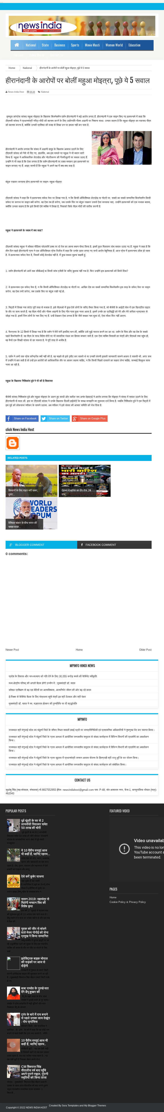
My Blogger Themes (95, 1105)
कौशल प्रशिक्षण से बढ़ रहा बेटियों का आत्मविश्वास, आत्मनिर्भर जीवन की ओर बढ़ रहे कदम (50, 689)
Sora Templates (70, 1105)
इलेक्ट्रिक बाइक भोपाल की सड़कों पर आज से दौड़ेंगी (34, 962)
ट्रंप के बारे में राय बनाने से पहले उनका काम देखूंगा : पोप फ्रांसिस (35, 1018)
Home (79, 649)
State (45, 45)
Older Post (145, 649)
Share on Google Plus (93, 418)
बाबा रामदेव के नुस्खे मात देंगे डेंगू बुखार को (35, 990)
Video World (36, 55)
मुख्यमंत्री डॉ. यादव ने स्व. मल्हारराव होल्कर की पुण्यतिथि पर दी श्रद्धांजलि (43, 703)
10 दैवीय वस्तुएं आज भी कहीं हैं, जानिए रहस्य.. (34, 1042)
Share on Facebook (25, 418)
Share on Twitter (58, 418)
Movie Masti (92, 45)
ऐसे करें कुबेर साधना (32, 876)
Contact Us (57, 55)
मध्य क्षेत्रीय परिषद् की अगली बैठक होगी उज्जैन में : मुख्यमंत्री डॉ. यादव (42, 683)
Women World (114, 45)
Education (134, 45)
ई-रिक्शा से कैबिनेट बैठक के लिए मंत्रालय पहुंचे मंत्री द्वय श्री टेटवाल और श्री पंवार (47, 696)
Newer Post (12, 649)
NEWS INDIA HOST (36, 1107)
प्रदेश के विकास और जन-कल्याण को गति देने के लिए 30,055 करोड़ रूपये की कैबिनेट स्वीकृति (53, 676)
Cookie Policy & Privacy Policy (128, 902)
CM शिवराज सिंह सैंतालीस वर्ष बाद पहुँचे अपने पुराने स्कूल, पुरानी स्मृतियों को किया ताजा (34, 1072)
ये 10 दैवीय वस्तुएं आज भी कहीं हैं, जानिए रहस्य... (35, 852)
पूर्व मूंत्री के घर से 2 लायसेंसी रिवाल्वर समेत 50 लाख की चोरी (34, 824)
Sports (75, 45)
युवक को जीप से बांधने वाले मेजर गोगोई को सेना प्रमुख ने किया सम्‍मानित (34, 932)
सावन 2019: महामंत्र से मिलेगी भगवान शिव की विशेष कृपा (35, 902)
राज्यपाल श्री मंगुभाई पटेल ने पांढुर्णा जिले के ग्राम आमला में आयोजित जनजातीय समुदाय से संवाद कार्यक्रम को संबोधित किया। (68, 764)
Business (59, 45)
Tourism (18, 55)
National (31, 45)
